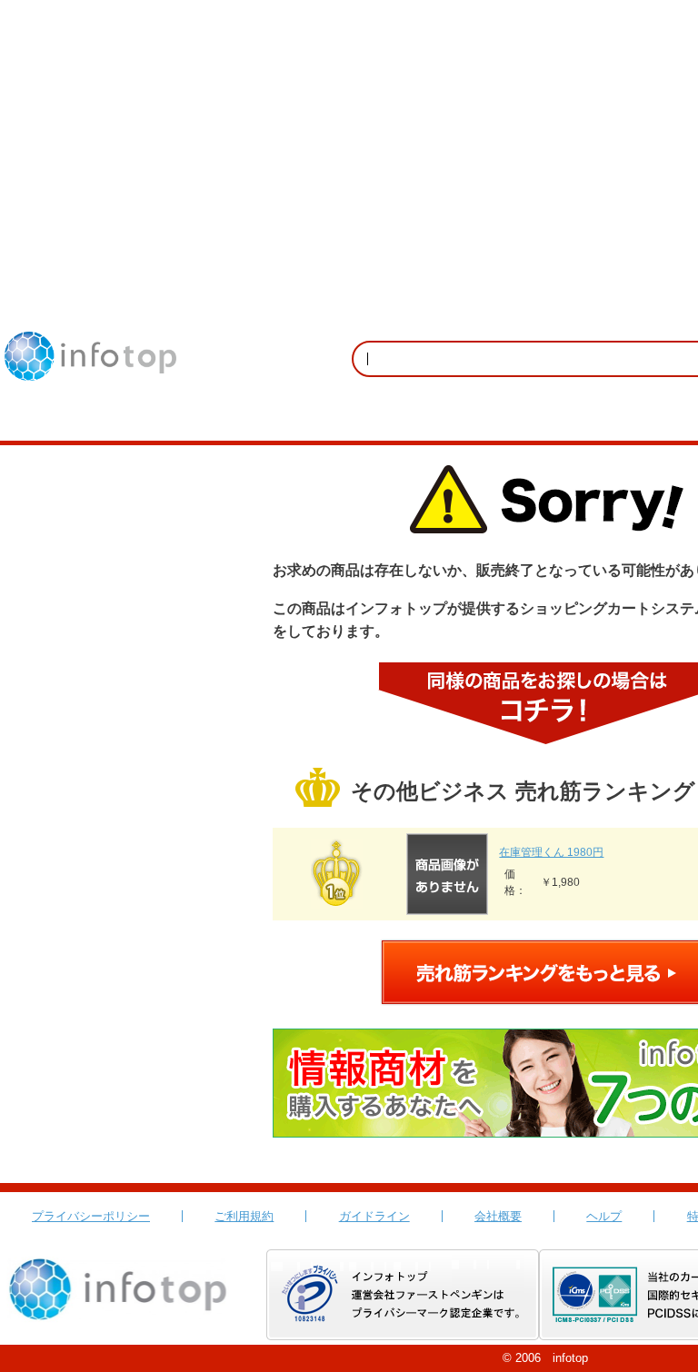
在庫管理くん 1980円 (551, 852)
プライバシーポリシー (91, 1216)
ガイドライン (374, 1216)
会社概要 (498, 1216)
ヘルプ (604, 1216)
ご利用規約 (244, 1216)
